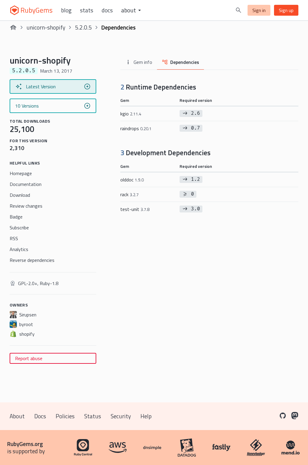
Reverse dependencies (32, 260)
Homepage (21, 173)
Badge (16, 216)
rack (129, 194)
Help (146, 416)
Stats (86, 10)
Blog (66, 10)
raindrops (136, 128)
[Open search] (238, 10)
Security (121, 416)
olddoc (132, 179)
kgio (130, 113)
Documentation (26, 184)
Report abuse (28, 358)
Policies (65, 416)
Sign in (259, 10)
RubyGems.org (25, 443)
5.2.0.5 (83, 27)
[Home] (13, 27)
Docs (107, 10)
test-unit (134, 209)
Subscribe (19, 227)
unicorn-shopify (45, 27)
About (17, 416)
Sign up (286, 10)
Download (20, 195)
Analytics (19, 249)
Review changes (26, 205)
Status (92, 416)
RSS (14, 238)
